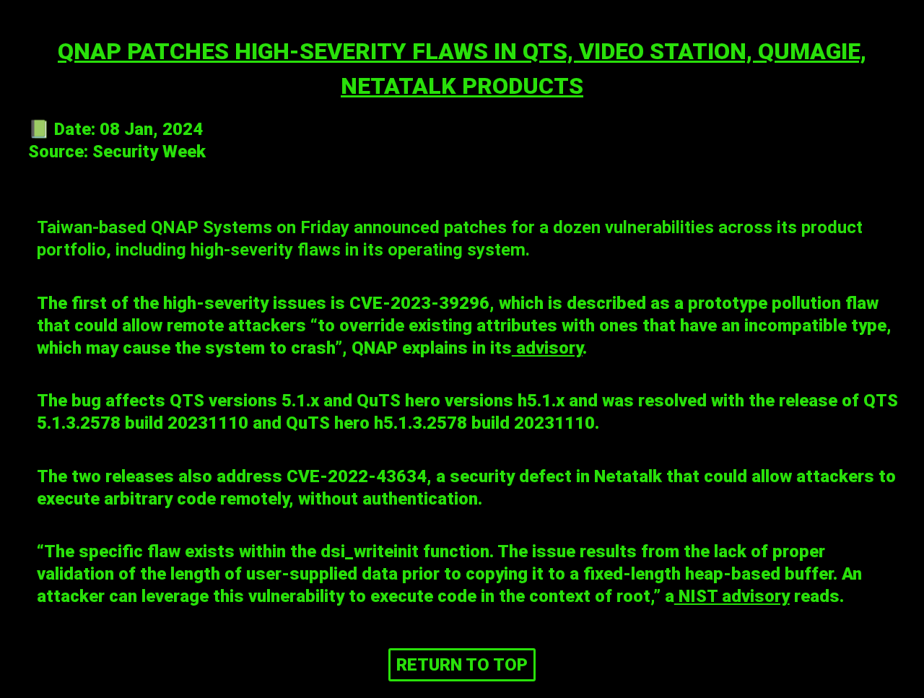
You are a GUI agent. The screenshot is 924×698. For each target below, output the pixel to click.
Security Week (149, 151)
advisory (547, 348)
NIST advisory (732, 596)
